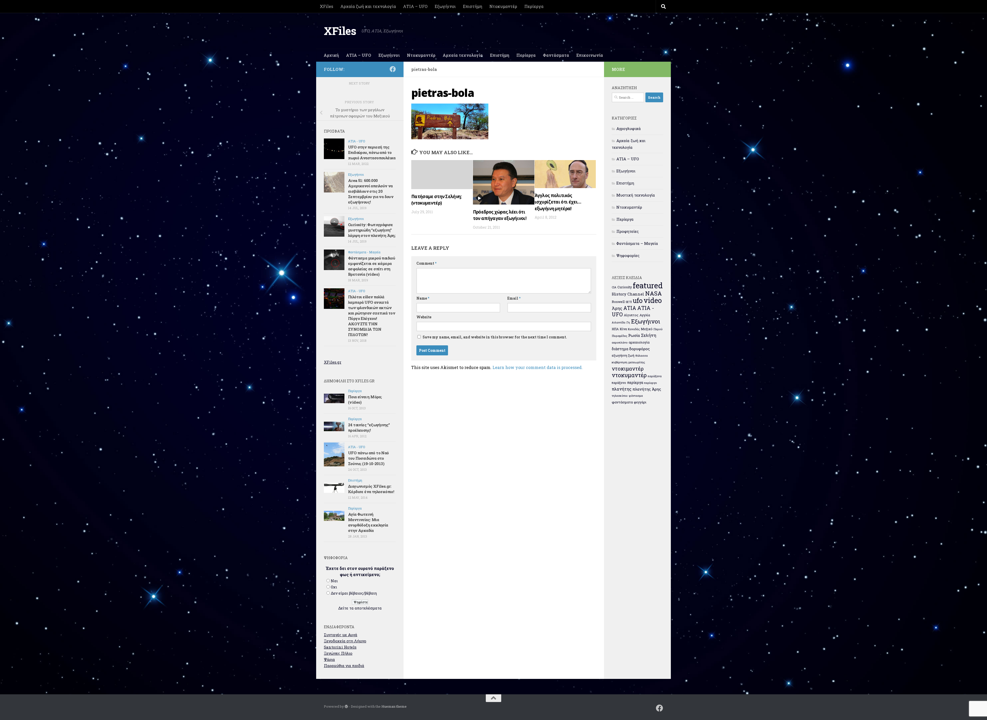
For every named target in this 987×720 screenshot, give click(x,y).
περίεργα (635, 382)
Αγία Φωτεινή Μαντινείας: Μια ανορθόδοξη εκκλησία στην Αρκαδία (368, 522)
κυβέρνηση (619, 362)
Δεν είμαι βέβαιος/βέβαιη (354, 593)
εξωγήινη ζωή (623, 355)
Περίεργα (533, 6)
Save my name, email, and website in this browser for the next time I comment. (495, 337)
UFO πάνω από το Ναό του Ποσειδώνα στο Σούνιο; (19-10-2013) (368, 458)
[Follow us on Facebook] (393, 69)
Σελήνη (648, 335)
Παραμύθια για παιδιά (344, 665)
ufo (638, 300)
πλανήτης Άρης (647, 389)
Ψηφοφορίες (627, 255)
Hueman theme (394, 706)
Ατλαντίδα (618, 322)
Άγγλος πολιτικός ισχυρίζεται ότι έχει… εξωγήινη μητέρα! (558, 201)
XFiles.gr (332, 362)
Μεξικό (647, 329)
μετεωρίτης (636, 362)
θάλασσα (641, 355)
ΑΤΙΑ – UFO (415, 6)
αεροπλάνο (620, 342)
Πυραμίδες (619, 336)
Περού (658, 329)
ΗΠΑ (615, 329)
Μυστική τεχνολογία (635, 195)
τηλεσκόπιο (620, 396)
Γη (628, 322)
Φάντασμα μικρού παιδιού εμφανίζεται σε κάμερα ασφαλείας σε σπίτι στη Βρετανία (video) (371, 266)
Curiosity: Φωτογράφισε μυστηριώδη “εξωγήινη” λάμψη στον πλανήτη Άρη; (371, 230)
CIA (614, 287)
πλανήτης (622, 389)
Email (513, 298)
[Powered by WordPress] (346, 706)
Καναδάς (634, 329)
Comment (426, 263)
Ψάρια (329, 659)
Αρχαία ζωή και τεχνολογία (368, 6)
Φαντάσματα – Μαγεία (637, 243)
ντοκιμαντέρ (628, 368)
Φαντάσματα (556, 55)
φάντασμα (636, 396)
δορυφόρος (639, 348)
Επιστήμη (472, 6)
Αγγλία (644, 315)
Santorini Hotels (340, 647)
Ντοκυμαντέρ (503, 6)
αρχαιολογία (639, 342)
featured (648, 285)
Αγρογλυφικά (628, 128)
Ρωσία (634, 335)
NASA (653, 293)
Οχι (334, 586)
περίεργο (650, 383)
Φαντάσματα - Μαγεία (364, 252)
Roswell (618, 302)
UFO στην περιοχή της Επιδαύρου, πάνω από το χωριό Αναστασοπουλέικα (372, 152)
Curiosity (624, 287)
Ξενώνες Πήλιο (338, 653)
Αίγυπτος (631, 315)
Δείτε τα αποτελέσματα (360, 608)
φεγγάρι (640, 402)
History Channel (628, 294)
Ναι (334, 580)
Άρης (617, 308)
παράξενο (619, 383)
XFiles (326, 6)
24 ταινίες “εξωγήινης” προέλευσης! (369, 427)
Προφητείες (627, 231)
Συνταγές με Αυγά (340, 634)
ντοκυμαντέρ (629, 375)
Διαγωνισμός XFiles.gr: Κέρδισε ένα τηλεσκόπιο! (371, 489)
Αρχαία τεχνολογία (463, 55)
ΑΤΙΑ (629, 308)
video (653, 300)
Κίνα (623, 329)
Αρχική (331, 55)
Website (423, 317)
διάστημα (620, 348)
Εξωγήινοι (445, 6)
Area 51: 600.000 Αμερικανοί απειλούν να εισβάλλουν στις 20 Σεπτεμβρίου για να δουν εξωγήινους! (370, 191)
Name (422, 298)
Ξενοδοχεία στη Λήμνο (345, 640)
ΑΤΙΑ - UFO (356, 141)
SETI (629, 302)
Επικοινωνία (589, 55)
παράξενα (655, 376)
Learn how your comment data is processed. (537, 367)
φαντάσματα (622, 402)
